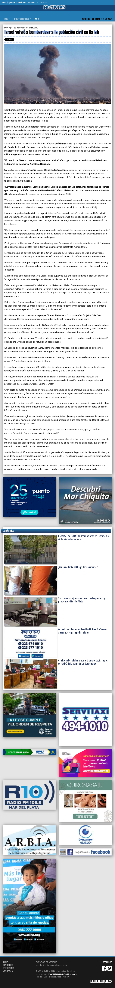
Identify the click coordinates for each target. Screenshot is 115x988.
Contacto (43, 3)
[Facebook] (104, 969)
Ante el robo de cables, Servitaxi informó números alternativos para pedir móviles (82, 631)
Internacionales (21, 18)
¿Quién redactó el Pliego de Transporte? (78, 567)
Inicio (4, 3)
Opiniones (12, 3)
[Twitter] (109, 969)
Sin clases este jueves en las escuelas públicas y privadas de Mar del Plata (81, 600)
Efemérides (22, 3)
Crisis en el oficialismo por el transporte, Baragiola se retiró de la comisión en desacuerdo (83, 662)
